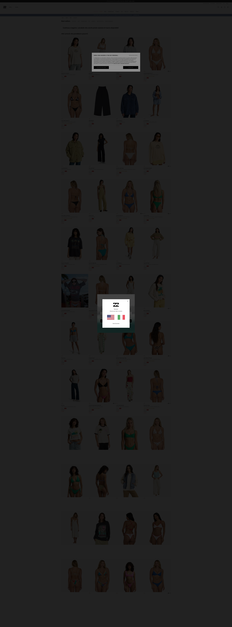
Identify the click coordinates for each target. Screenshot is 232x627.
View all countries (116, 323)
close (127, 301)
